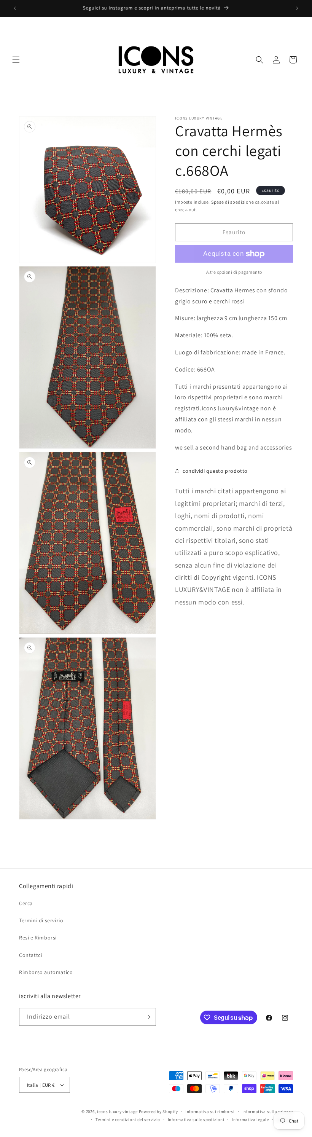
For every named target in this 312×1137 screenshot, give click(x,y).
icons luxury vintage (118, 1111)
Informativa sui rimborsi (210, 1111)
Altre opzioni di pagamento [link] (234, 272)
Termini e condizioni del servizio (128, 1119)
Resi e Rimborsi (38, 937)
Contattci (30, 955)
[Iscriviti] (147, 1017)
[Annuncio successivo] (297, 8)
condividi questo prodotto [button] (215, 470)
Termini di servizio (41, 920)
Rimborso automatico (46, 972)
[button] (16, 59)
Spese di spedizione (232, 202)
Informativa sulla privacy (267, 1111)
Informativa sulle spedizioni (196, 1119)
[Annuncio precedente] (14, 8)
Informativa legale (250, 1119)
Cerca (26, 903)
